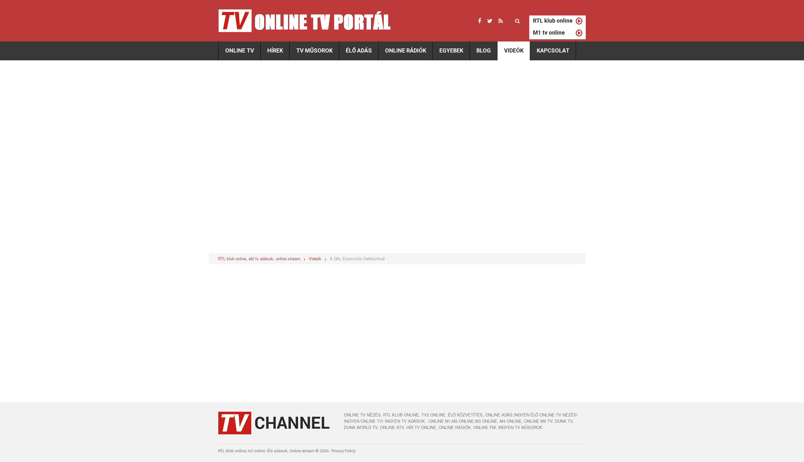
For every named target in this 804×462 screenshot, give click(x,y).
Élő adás (359, 50)
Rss (500, 21)
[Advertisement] (271, 114)
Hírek (275, 50)
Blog (483, 50)
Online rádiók (405, 50)
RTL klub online (553, 20)
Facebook (479, 21)
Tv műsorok (314, 50)
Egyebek (451, 50)
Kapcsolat (553, 50)
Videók (514, 50)
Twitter (489, 21)
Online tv (239, 50)
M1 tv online (549, 32)
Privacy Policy (343, 450)
